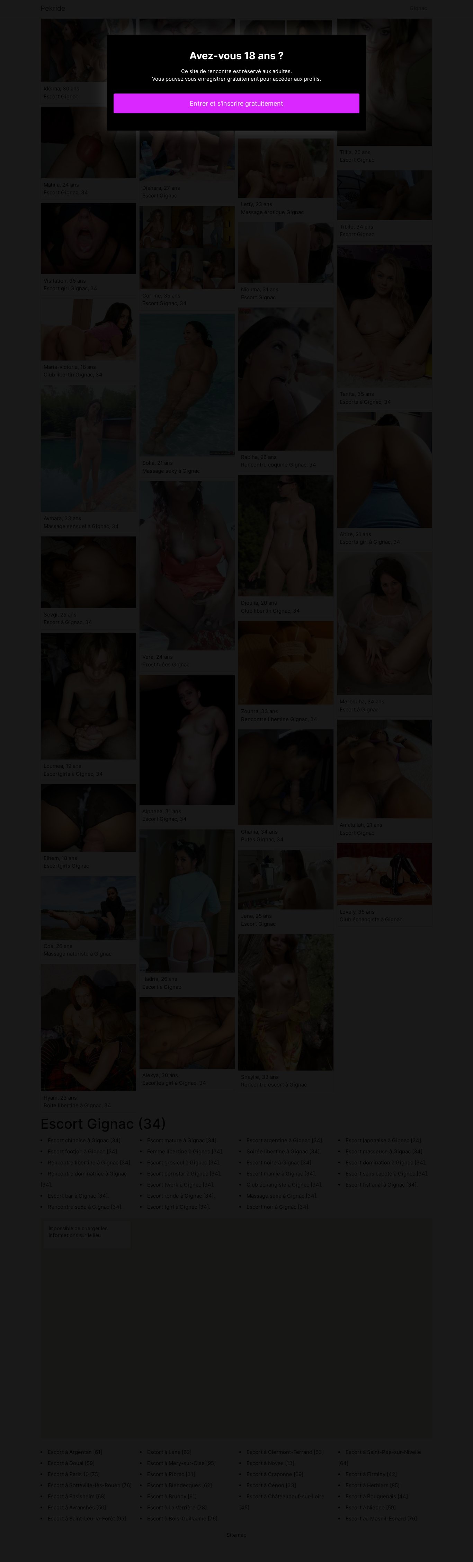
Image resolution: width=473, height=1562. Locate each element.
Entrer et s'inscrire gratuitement (236, 103)
